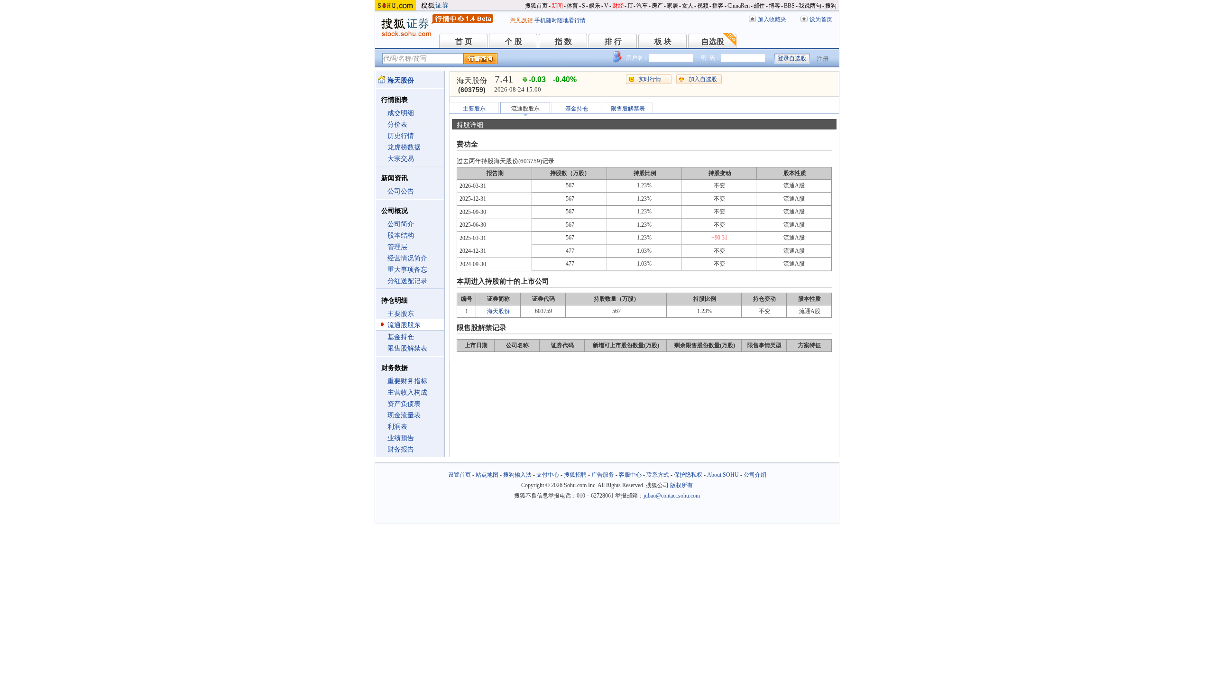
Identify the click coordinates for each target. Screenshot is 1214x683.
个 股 (513, 41)
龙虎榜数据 (404, 147)
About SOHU (723, 474)
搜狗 (831, 5)
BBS (789, 5)
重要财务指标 (407, 381)
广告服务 (602, 474)
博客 (774, 5)
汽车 (642, 5)
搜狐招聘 (575, 474)
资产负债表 (404, 403)
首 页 (463, 41)
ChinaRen (738, 5)
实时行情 (649, 79)
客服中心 (630, 474)
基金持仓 (400, 337)
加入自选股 (703, 79)
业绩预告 (400, 438)
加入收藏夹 (772, 19)
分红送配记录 (407, 281)
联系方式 (657, 474)
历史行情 (400, 135)
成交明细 (400, 113)
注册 (823, 58)
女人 (687, 5)
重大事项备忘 (407, 269)
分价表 (397, 124)
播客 (718, 5)
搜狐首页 (536, 5)
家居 (672, 5)
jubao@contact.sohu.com (672, 495)
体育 (572, 5)
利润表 (397, 426)
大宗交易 (400, 158)
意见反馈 (521, 20)
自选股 (712, 41)
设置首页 (459, 474)
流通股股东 (404, 325)
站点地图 (487, 474)
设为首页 (820, 19)
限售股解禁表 (407, 348)
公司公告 (400, 191)
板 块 (662, 41)
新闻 (557, 5)
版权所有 (681, 485)
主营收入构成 (407, 392)
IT (630, 5)
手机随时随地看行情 (560, 20)
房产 (657, 5)
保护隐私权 (688, 474)
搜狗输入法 (517, 474)
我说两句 (810, 5)
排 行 (613, 41)
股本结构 (400, 235)
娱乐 (594, 5)
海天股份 (498, 311)
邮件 (759, 5)
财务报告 (400, 449)
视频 (702, 5)
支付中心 (547, 474)
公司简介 (400, 224)
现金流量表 (404, 415)
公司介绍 (755, 474)
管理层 (397, 246)
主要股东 (400, 313)
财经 (618, 5)
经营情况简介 (407, 258)
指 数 (563, 41)
